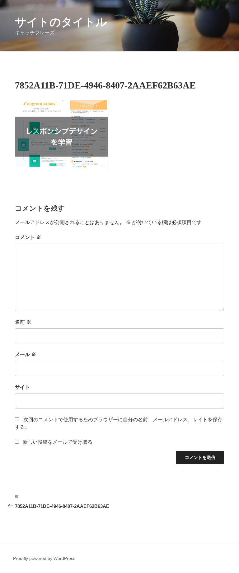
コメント (28, 237)
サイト (22, 387)
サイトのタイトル (61, 22)
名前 (23, 322)
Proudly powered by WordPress (44, 558)
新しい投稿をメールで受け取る (57, 442)
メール (25, 354)
